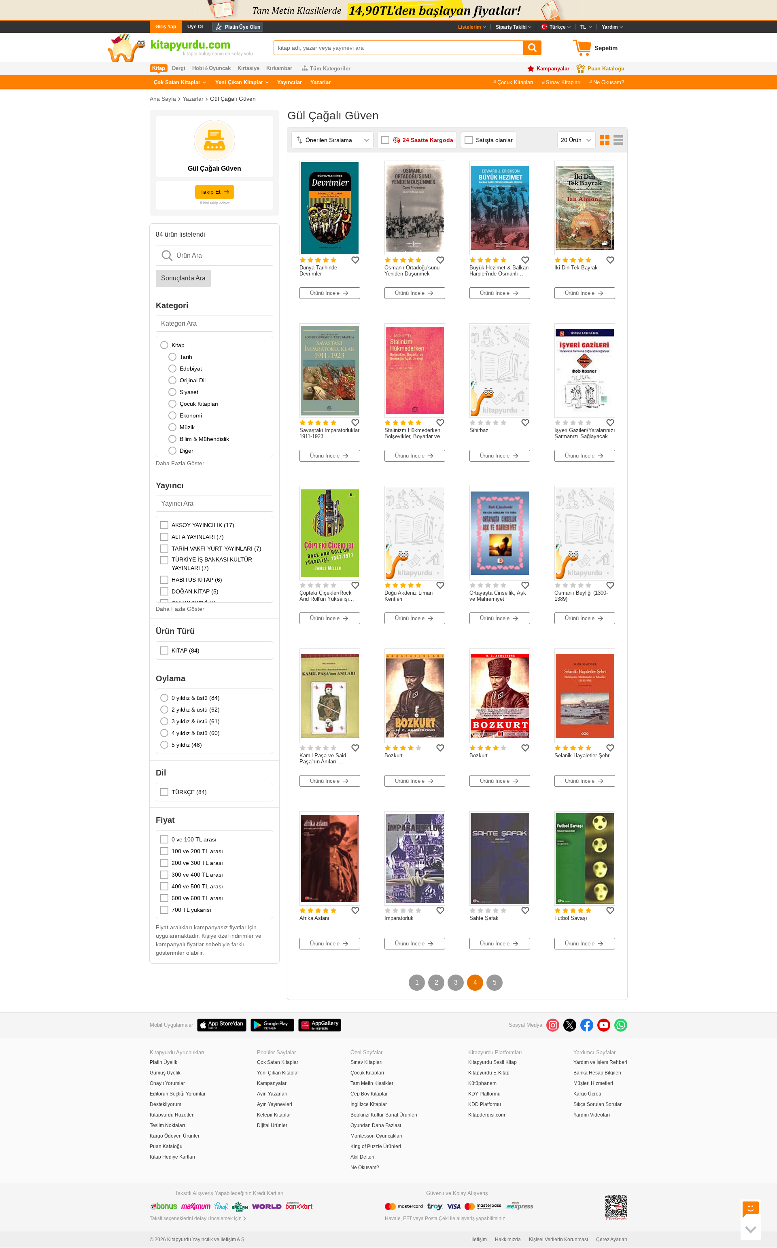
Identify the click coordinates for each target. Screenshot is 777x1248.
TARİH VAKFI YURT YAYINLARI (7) (216, 548)
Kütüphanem (482, 1083)
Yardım (610, 27)
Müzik (187, 427)
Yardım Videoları (591, 1115)
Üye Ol (195, 27)
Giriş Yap (165, 27)
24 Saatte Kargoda (428, 140)
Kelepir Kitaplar (274, 1115)
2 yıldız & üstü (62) (196, 709)
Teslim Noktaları (167, 1125)
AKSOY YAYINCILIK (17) (203, 525)
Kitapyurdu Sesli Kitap (492, 1062)
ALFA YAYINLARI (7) (198, 537)
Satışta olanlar (494, 140)
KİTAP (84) (186, 650)
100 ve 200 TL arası (197, 851)
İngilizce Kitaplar (368, 1104)
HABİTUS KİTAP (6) (197, 579)
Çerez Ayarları (611, 1239)
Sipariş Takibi (511, 27)
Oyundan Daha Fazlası (375, 1125)
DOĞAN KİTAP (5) (195, 591)
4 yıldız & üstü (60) (196, 733)
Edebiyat (191, 368)
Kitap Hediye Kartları (172, 1157)
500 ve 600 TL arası (197, 898)
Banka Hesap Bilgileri (597, 1073)
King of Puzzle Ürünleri (375, 1146)
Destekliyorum (165, 1104)
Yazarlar (320, 82)
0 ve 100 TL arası (194, 839)
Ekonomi (191, 415)
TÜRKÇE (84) (189, 792)
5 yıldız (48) (187, 745)
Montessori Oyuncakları (376, 1136)
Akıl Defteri (362, 1157)
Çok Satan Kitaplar (177, 82)
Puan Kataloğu (606, 69)
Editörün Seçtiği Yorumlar (178, 1094)
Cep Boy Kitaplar (369, 1094)
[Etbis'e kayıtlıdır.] (616, 1207)
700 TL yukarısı (191, 910)
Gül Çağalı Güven (233, 98)
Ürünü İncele (325, 293)
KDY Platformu (484, 1094)
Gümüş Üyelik (165, 1073)
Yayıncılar (289, 82)
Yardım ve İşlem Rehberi (600, 1062)
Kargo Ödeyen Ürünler (175, 1136)
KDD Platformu (484, 1104)
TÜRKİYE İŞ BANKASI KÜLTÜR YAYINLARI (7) (212, 563)
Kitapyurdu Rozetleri (172, 1115)
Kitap (178, 345)
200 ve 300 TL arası (197, 863)
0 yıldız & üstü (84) (196, 698)
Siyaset (189, 392)
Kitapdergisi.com (486, 1115)
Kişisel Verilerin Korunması (558, 1239)
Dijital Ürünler (272, 1125)
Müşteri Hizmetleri (593, 1083)
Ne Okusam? (608, 82)
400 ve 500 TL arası (197, 886)
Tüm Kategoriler (330, 69)
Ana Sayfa (163, 98)
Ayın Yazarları (272, 1094)
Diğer (186, 450)
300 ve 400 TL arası (197, 874)
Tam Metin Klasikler (371, 1083)
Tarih (186, 357)
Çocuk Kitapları (515, 82)
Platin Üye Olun (242, 27)
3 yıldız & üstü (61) (196, 721)
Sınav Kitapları (563, 82)
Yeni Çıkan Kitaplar (239, 82)
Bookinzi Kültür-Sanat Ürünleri (383, 1115)
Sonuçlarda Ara (183, 278)
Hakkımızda (508, 1239)
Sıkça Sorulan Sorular (597, 1104)
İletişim (479, 1239)
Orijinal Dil (193, 380)
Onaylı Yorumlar (167, 1083)
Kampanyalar (553, 69)
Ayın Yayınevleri (274, 1104)
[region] (214, 396)
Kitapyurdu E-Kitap (489, 1073)
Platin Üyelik (163, 1062)
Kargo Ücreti (587, 1094)
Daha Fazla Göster (180, 463)
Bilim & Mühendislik (204, 439)
